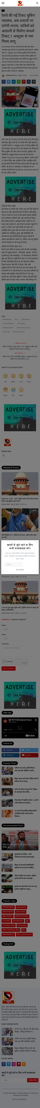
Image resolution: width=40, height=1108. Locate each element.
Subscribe (28, 565)
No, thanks (20, 570)
